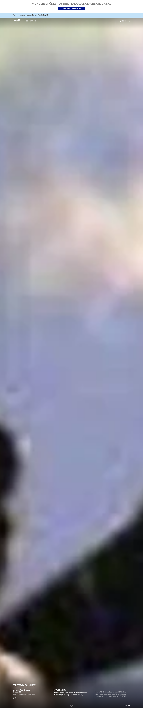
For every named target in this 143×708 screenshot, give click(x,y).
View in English (43, 15)
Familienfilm (22, 695)
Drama (15, 695)
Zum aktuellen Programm (71, 8)
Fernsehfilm (31, 695)
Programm (31, 21)
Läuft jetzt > (122, 696)
